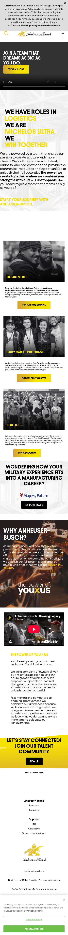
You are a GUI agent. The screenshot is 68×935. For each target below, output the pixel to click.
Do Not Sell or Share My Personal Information (34, 889)
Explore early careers (34, 378)
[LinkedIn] (41, 781)
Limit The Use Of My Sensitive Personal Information (34, 880)
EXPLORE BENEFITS (27, 453)
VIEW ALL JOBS (16, 69)
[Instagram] (36, 781)
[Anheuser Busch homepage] (34, 853)
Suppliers (34, 810)
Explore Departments (34, 305)
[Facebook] (27, 781)
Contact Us (34, 828)
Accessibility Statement (34, 833)
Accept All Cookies (34, 929)
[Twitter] (32, 781)
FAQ (34, 824)
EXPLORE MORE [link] (34, 504)
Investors (34, 805)
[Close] (64, 899)
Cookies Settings (34, 919)
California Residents (34, 871)
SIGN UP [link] (34, 761)
